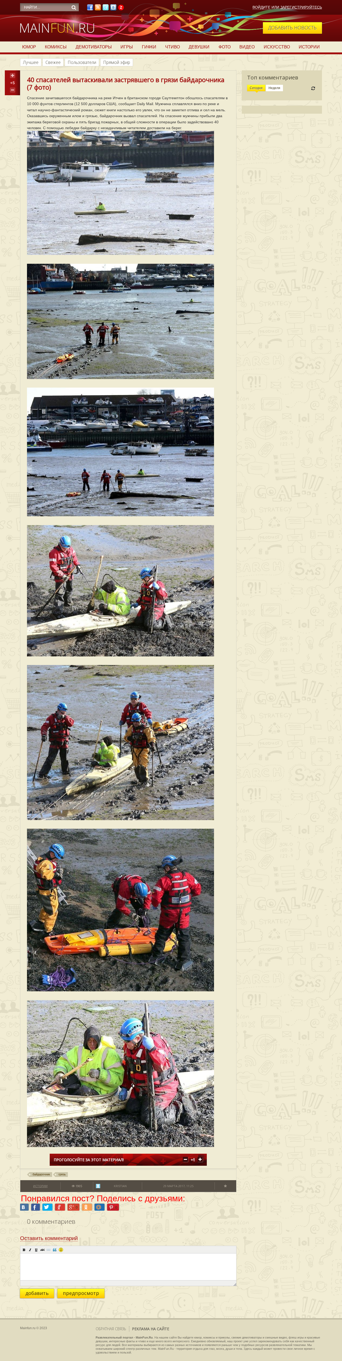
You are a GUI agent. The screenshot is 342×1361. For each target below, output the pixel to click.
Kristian (120, 1186)
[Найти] (73, 7)
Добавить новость (292, 27)
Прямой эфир (116, 62)
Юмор (29, 47)
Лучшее (30, 62)
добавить (37, 1293)
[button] (24, 1250)
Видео (247, 47)
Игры (127, 47)
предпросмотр (81, 1293)
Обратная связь (111, 1328)
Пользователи (82, 62)
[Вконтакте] (113, 8)
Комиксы (56, 47)
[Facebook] (90, 8)
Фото (225, 47)
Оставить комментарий (49, 1238)
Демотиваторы (94, 47)
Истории (309, 47)
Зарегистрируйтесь (301, 7)
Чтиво (172, 47)
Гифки (149, 47)
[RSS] (98, 8)
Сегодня (256, 88)
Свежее (53, 62)
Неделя (274, 88)
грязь (62, 1174)
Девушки (199, 47)
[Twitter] (105, 8)
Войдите (261, 7)
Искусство (277, 47)
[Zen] (121, 8)
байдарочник (41, 1174)
